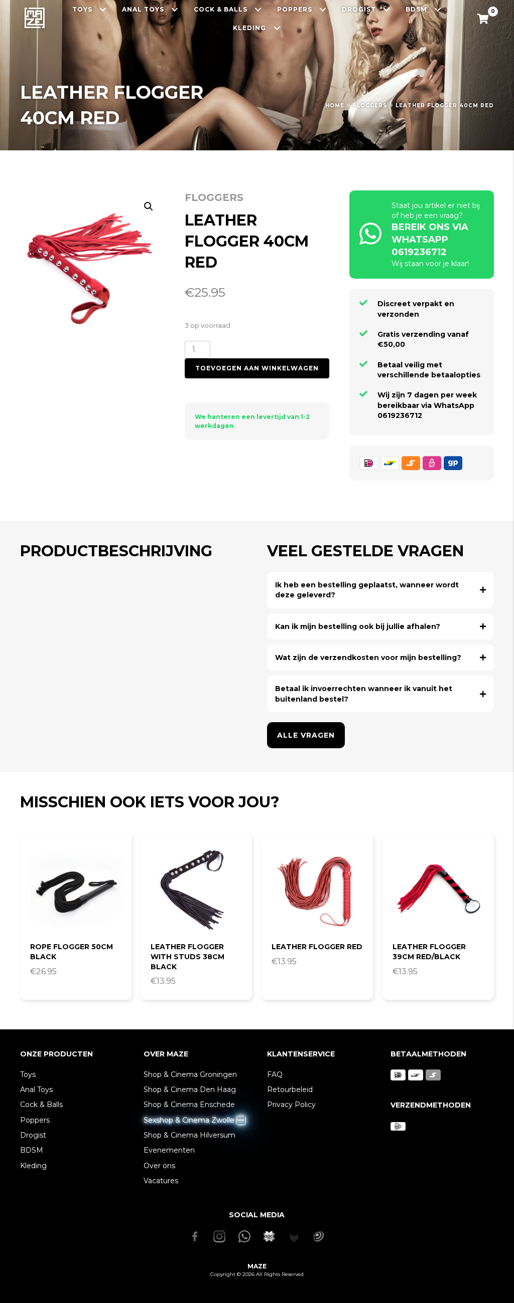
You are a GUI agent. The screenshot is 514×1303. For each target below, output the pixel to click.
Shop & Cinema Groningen (190, 1074)
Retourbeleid (290, 1089)
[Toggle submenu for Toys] (103, 9)
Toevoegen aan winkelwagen (257, 368)
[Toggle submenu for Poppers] (323, 9)
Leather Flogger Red (317, 946)
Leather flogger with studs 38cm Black (187, 956)
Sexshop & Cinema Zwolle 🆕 (194, 1120)
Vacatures (161, 1180)
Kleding (33, 1165)
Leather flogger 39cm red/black (429, 951)
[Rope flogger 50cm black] (75, 888)
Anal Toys (36, 1089)
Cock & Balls (41, 1104)
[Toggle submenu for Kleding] (277, 28)
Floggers (370, 105)
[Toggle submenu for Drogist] (386, 9)
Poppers (35, 1120)
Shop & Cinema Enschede (189, 1104)
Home (334, 105)
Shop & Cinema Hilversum (189, 1135)
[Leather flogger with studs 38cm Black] (196, 888)
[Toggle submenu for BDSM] (438, 9)
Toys (28, 1074)
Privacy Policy (291, 1104)
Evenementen (169, 1150)
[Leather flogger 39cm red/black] (438, 888)
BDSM (31, 1150)
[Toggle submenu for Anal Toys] (175, 9)
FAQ (275, 1074)
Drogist (33, 1135)
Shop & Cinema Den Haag (190, 1089)
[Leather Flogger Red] (317, 888)
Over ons (159, 1165)
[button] (149, 206)
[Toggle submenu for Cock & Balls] (258, 9)
